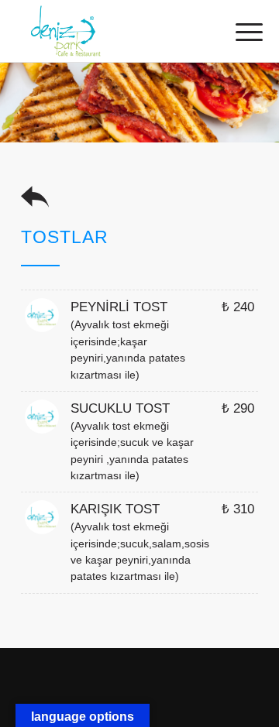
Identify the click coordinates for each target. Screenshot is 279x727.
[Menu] (237, 32)
